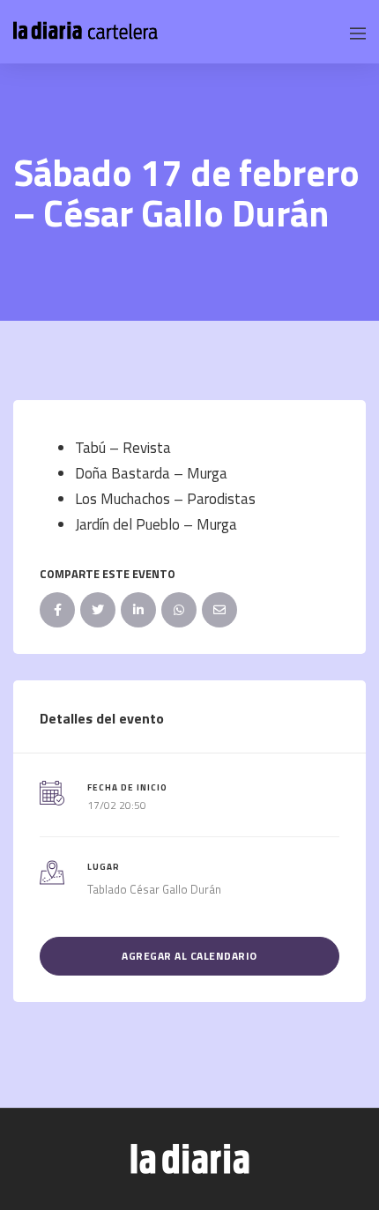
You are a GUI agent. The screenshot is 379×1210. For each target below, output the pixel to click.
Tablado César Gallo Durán (154, 889)
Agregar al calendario (189, 955)
